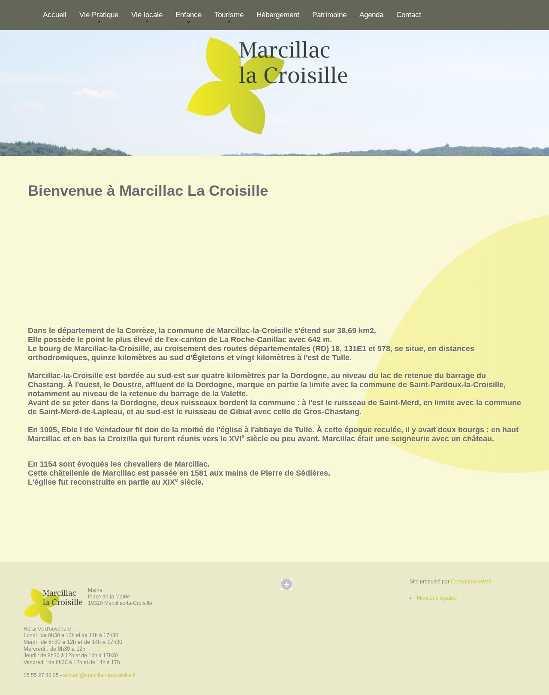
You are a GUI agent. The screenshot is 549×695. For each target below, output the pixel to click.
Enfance (185, 18)
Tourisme (226, 18)
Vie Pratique (95, 18)
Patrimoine (329, 15)
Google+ (294, 592)
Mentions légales (437, 598)
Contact (408, 15)
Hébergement (277, 15)
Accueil (54, 15)
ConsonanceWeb (471, 582)
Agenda (371, 15)
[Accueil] (274, 84)
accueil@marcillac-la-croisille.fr (99, 675)
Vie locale (144, 18)
